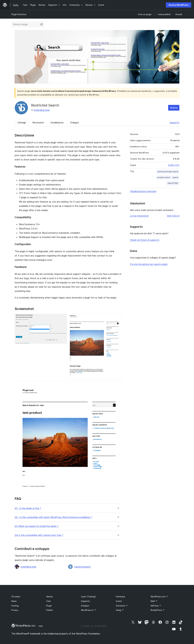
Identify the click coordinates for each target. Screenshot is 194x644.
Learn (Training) (88, 596)
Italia (40, 626)
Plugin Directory (18, 14)
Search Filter (173, 183)
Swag (120, 610)
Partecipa (120, 596)
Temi (48, 601)
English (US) (173, 165)
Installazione (56, 122)
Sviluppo (74, 122)
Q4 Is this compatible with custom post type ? (39, 535)
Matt (154, 601)
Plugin (49, 605)
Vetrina (49, 596)
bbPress (156, 605)
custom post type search (167, 171)
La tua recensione (139, 215)
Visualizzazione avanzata (143, 191)
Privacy (14, 610)
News (14, 601)
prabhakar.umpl (42, 110)
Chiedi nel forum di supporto (144, 240)
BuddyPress (157, 610)
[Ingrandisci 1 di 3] (63, 317)
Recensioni (38, 122)
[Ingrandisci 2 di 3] (117, 317)
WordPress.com (159, 596)
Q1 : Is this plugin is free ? (28, 508)
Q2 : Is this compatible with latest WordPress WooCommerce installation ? (53, 517)
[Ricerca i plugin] (41, 24)
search (175, 177)
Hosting (15, 605)
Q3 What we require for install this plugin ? (36, 526)
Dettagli (22, 122)
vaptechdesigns (82, 566)
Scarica (174, 107)
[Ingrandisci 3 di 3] (117, 385)
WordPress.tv (88, 610)
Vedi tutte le (173, 215)
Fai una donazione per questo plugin (149, 264)
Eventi (119, 601)
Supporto (174, 122)
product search (163, 177)
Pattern (49, 610)
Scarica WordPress (178, 5)
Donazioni (122, 605)
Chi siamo (15, 596)
